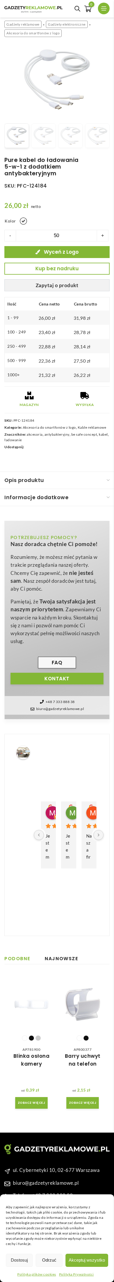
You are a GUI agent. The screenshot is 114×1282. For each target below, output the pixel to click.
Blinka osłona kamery (31, 1060)
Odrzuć (49, 1260)
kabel (103, 434)
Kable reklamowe (92, 427)
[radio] (23, 221)
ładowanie (13, 440)
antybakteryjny (57, 434)
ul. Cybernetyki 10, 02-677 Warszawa (56, 1170)
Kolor (10, 220)
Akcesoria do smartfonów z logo (33, 33)
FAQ (57, 662)
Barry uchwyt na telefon (83, 1060)
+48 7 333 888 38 (60, 702)
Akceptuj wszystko (87, 1260)
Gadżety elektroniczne (67, 24)
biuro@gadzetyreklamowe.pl (60, 709)
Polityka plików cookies (36, 1274)
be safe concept (84, 434)
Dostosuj (19, 1260)
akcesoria (35, 434)
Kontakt (57, 678)
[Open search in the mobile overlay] (77, 9)
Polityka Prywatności (76, 1274)
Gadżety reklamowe (22, 24)
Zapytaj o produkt (57, 285)
